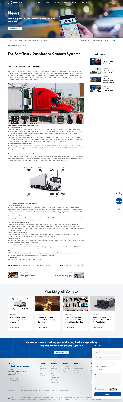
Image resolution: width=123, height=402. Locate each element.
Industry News (97, 40)
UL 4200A (59, 399)
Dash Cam (42, 366)
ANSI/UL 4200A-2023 (68, 399)
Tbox (41, 373)
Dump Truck (54, 375)
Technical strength (78, 374)
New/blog (66, 363)
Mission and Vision (78, 368)
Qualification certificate (77, 371)
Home (38, 2)
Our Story (76, 366)
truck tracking (23, 125)
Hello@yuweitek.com (19, 366)
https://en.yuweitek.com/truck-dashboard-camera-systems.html (35, 265)
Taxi (52, 370)
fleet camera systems (32, 399)
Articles (20, 40)
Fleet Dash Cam (59, 397)
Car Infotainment (44, 370)
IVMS (82, 397)
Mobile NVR (76, 397)
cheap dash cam (37, 397)
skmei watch (87, 399)
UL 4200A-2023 (78, 399)
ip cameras (22, 399)
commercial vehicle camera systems (47, 399)
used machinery (68, 397)
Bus (52, 373)
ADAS (21, 228)
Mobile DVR (43, 368)
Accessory (42, 375)
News (65, 2)
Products (46, 2)
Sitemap (67, 390)
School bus (54, 368)
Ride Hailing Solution (56, 379)
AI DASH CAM (15, 397)
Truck (52, 366)
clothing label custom (96, 399)
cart (114, 2)
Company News (85, 40)
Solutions (56, 2)
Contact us (83, 2)
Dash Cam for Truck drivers (91, 397)
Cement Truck (54, 382)
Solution (54, 363)
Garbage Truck (55, 377)
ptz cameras (15, 399)
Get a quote (13, 28)
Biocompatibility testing (25, 397)
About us (73, 2)
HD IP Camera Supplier (48, 397)
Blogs (106, 40)
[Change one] (113, 389)
